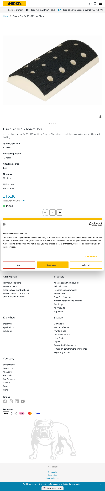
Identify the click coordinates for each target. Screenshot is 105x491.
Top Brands (59, 311)
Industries (7, 323)
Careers (6, 382)
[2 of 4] (51, 123)
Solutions (7, 330)
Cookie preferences (52, 478)
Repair (57, 341)
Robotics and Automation (65, 290)
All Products (59, 307)
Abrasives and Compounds (66, 282)
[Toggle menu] (100, 4)
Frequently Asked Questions (16, 290)
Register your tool (62, 352)
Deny (19, 265)
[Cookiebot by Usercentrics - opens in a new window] (91, 224)
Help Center (59, 338)
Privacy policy (52, 472)
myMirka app (60, 330)
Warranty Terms (61, 327)
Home (6, 16)
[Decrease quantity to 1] (45, 212)
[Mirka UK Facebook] (5, 401)
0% (24, 200)
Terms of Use (52, 475)
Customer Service (62, 334)
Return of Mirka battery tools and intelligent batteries (16, 295)
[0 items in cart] (90, 3)
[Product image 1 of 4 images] (52, 70)
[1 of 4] (49, 123)
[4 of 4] (55, 123)
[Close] (100, 484)
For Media (7, 375)
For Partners (8, 379)
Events (6, 386)
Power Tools (59, 293)
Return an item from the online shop (70, 348)
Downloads (59, 323)
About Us (7, 371)
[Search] (95, 3)
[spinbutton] (52, 212)
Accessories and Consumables (68, 300)
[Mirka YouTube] (23, 401)
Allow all (86, 265)
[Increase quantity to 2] (60, 212)
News (5, 389)
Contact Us (8, 368)
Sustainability (9, 364)
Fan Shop (58, 304)
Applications (8, 327)
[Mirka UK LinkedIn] (17, 401)
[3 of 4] (53, 123)
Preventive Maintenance (65, 345)
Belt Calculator (60, 286)
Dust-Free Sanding (62, 297)
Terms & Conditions (12, 282)
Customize (51, 265)
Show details (91, 257)
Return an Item (10, 286)
